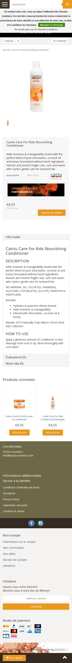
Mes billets (9, 554)
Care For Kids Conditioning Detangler (52, 418)
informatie (13, 237)
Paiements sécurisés (15, 505)
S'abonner (36, 606)
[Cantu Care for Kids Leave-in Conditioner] (19, 402)
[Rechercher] (67, 4)
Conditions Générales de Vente (21, 487)
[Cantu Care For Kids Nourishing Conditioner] (36, 85)
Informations (19, 432)
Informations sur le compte (19, 542)
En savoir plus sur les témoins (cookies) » (37, 29)
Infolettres (9, 565)
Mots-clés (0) (14, 363)
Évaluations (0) (16, 357)
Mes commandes (13, 547)
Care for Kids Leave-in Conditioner (19, 418)
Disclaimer (9, 493)
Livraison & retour (14, 511)
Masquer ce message (51, 25)
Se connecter (60, 40)
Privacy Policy (11, 499)
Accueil (6, 49)
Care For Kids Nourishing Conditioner (30, 49)
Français (9, 40)
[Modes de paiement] (22, 631)
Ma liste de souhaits (15, 559)
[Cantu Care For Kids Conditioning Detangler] (52, 402)
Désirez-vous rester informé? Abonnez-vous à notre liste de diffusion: (26, 588)
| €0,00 (16, 658)
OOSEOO (60, 649)
